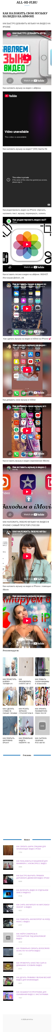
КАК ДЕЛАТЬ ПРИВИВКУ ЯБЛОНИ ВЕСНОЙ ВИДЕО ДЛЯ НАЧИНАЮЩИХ (33, 978)
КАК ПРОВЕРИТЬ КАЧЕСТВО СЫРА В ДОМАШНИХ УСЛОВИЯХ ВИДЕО (31, 964)
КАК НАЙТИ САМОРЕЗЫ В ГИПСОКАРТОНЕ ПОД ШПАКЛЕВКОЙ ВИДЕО (30, 936)
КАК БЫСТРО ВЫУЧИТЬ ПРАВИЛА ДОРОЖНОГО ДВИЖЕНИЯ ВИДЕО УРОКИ (32, 876)
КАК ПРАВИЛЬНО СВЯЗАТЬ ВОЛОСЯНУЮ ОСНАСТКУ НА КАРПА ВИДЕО (32, 949)
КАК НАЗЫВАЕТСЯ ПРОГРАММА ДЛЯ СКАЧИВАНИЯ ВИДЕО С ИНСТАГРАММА (32, 993)
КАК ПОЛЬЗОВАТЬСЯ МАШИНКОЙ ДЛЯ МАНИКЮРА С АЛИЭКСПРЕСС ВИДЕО (31, 862)
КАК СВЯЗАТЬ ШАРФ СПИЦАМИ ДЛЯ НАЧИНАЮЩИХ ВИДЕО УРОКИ (31, 847)
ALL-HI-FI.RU (27, 2)
